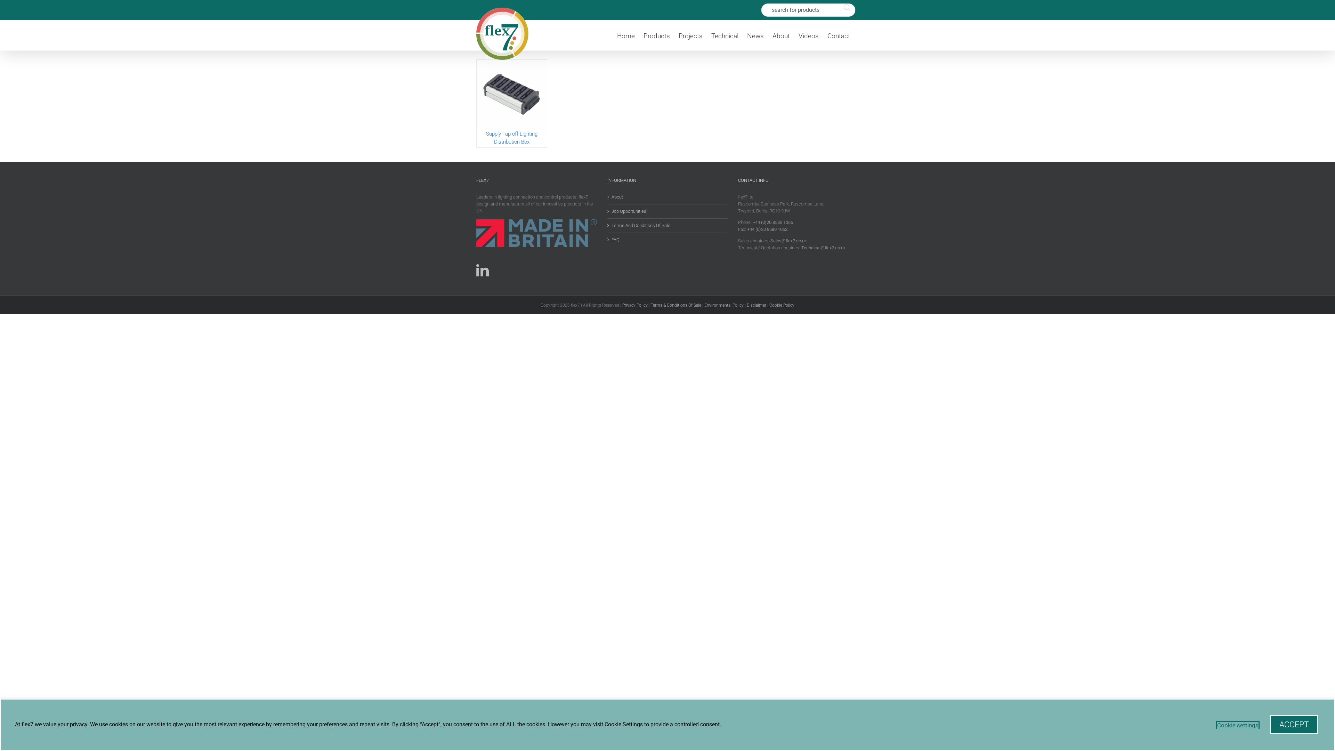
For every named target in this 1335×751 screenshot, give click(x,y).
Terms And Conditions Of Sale (641, 225)
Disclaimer (756, 305)
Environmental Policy (724, 305)
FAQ (616, 239)
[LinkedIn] (482, 270)
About (617, 197)
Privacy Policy (635, 305)
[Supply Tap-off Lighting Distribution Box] (512, 95)
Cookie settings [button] (1238, 725)
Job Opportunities (629, 211)
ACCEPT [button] (1294, 724)
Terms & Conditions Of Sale (676, 305)
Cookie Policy (781, 305)
